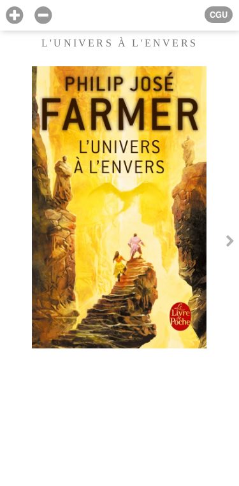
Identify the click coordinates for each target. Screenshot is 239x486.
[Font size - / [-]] (43, 15)
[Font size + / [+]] (14, 15)
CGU (219, 14)
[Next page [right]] (230, 243)
